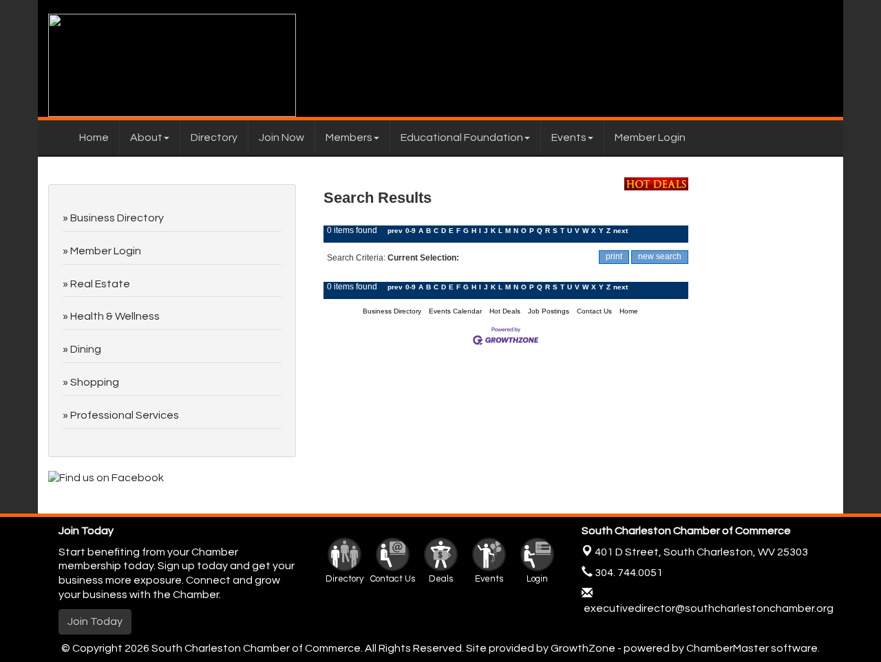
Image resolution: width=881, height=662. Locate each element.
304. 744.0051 (628, 572)
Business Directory (392, 311)
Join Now (281, 137)
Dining (85, 349)
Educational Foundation (462, 137)
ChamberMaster (727, 648)
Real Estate (100, 283)
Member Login (650, 137)
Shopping (94, 382)
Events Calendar (455, 311)
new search (659, 256)
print (614, 256)
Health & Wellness (115, 316)
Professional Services (124, 415)
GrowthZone (583, 648)
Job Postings (548, 311)
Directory (214, 137)
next (620, 230)
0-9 (410, 230)
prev (395, 230)
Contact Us (594, 311)
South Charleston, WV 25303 (701, 552)
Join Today (95, 621)
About (146, 137)
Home (94, 137)
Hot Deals (504, 311)
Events (568, 137)
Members (349, 137)
